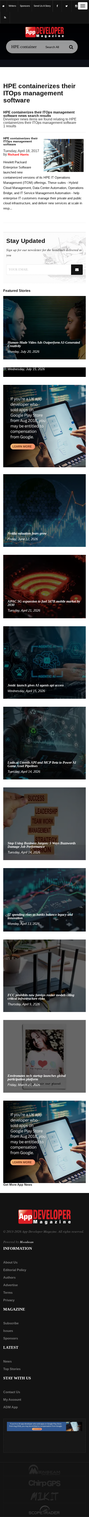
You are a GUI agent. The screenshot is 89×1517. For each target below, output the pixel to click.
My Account (12, 1399)
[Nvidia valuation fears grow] (44, 510)
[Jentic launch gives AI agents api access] (44, 662)
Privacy (8, 1300)
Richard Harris (18, 154)
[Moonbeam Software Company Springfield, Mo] (44, 1469)
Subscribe (11, 1323)
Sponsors (10, 1338)
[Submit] (71, 47)
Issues (8, 1331)
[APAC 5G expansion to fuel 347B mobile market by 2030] (44, 586)
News (7, 1361)
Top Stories (12, 1369)
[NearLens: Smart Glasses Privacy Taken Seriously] (44, 372)
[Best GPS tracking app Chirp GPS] (44, 1483)
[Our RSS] (5, 17)
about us (10, 1262)
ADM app (10, 1407)
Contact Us (11, 1392)
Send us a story (42, 6)
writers (12, 6)
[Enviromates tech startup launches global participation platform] (44, 1056)
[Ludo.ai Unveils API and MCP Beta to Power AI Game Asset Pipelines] (44, 743)
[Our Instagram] (76, 6)
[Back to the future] (3, 6)
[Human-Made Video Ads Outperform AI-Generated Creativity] (44, 327)
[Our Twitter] (66, 6)
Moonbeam (26, 1242)
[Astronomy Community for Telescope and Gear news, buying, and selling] (44, 1510)
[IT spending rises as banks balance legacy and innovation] (44, 899)
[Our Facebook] (57, 6)
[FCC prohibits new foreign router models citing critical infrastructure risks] (44, 975)
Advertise (10, 1285)
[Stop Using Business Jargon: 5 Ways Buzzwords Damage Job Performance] (44, 823)
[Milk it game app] (44, 1497)
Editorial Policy (14, 1270)
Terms (8, 1292)
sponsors (25, 6)
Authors (9, 1277)
